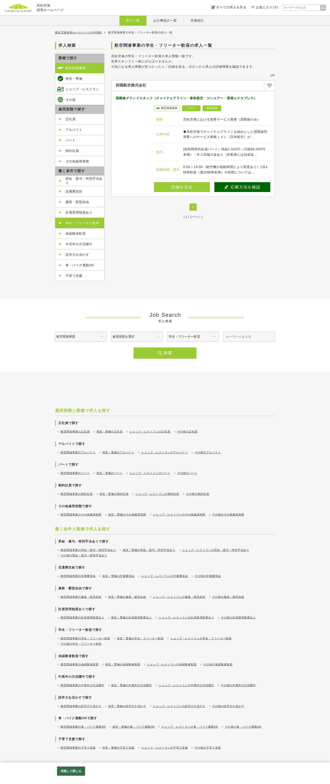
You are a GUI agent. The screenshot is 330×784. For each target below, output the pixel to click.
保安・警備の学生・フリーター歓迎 (140, 638)
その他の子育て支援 (208, 747)
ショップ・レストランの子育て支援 (164, 747)
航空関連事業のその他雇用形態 (81, 514)
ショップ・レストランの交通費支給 (164, 576)
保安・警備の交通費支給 (118, 576)
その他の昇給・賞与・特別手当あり (84, 555)
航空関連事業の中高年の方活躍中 (82, 685)
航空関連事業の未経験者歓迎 (80, 664)
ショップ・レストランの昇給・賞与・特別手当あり (215, 550)
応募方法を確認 (245, 187)
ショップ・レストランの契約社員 (157, 494)
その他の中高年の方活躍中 (238, 685)
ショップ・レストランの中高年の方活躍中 (186, 685)
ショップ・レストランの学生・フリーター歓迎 (201, 638)
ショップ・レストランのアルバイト (164, 452)
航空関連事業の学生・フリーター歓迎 (85, 638)
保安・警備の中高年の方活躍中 (131, 685)
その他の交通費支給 (208, 576)
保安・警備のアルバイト (118, 452)
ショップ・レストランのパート (150, 473)
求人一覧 (133, 20)
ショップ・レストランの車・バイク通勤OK (189, 726)
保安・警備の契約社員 (114, 494)
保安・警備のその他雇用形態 (127, 514)
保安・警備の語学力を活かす (127, 706)
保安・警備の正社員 (110, 431)
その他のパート (187, 473)
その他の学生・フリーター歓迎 (81, 643)
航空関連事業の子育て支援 (78, 747)
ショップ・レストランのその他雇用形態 (179, 514)
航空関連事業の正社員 (75, 431)
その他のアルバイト (208, 452)
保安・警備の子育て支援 (118, 747)
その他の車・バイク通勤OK (243, 726)
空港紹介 (197, 20)
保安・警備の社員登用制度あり (131, 617)
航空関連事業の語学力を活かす (81, 706)
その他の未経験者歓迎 (218, 664)
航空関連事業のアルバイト (78, 452)
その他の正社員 (187, 431)
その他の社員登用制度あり (238, 617)
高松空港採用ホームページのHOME (78, 32)
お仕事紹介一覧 (165, 20)
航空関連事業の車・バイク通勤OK (83, 726)
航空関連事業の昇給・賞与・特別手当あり (88, 550)
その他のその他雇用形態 (228, 514)
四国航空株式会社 (131, 85)
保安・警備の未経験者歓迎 (122, 664)
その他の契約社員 (197, 494)
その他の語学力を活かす (228, 706)
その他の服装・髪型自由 (228, 596)
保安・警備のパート (110, 473)
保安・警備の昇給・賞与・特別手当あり (149, 550)
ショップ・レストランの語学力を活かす (179, 706)
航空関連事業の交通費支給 (78, 576)
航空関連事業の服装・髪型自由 (81, 596)
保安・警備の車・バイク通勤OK (133, 726)
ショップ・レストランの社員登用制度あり (186, 617)
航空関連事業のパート (75, 473)
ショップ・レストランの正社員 (150, 431)
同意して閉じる (71, 771)
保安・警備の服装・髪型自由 (127, 596)
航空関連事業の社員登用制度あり (82, 617)
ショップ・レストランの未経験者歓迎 (172, 664)
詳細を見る (182, 187)
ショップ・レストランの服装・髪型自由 (179, 596)
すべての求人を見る (231, 7)
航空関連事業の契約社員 (77, 494)
